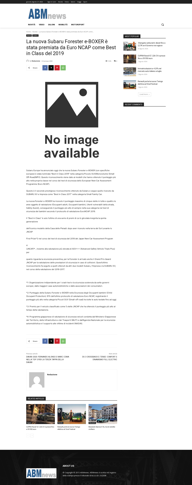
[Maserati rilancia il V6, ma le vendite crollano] (103, 414)
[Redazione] (28, 61)
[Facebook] (45, 67)
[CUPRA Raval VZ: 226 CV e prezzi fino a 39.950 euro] (40, 414)
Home (28, 32)
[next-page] (32, 435)
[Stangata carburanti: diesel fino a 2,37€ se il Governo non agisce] (129, 46)
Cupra (29, 423)
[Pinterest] (57, 67)
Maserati (92, 423)
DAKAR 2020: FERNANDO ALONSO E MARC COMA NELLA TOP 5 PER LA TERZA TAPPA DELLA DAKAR (47, 359)
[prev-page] (28, 435)
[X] (51, 67)
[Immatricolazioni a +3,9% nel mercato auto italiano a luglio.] (129, 71)
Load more (144, 94)
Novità (35, 32)
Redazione (36, 61)
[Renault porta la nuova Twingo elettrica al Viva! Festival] (71, 414)
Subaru (35, 35)
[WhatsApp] (63, 67)
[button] (162, 24)
